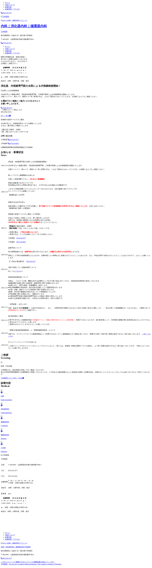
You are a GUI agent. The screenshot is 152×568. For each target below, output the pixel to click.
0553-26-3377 (7, 13)
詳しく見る (5, 116)
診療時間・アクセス (12, 9)
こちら (17, 271)
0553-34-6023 (14, 143)
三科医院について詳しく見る (11, 378)
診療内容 (8, 7)
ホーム (7, 3)
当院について (10, 5)
